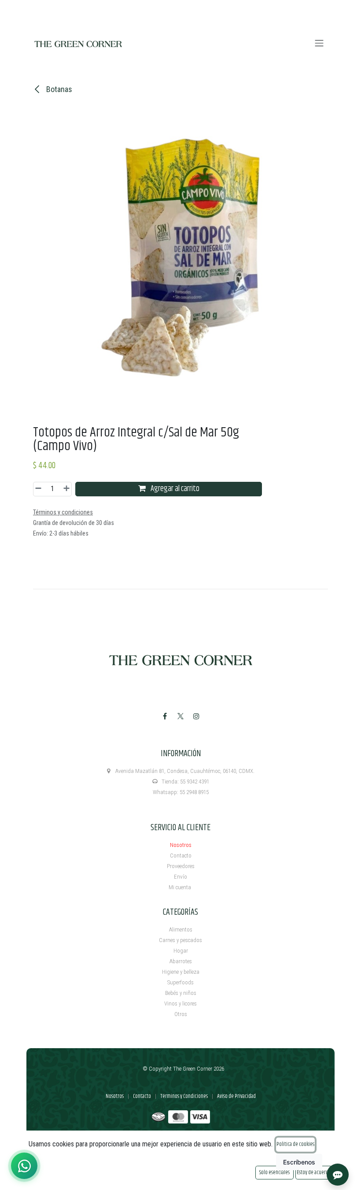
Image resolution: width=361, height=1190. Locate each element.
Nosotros (181, 845)
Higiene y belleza (180, 971)
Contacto (181, 855)
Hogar (180, 950)
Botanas (58, 89)
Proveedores (181, 866)
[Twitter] (180, 716)
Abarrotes (180, 961)
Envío (180, 876)
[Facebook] (165, 716)
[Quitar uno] (39, 489)
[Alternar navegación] (319, 43)
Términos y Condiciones (184, 1096)
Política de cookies (295, 1144)
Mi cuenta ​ (180, 887)
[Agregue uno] (65, 489)
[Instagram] (196, 716)
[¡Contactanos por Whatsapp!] (24, 1166)
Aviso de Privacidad (236, 1096)
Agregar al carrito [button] (174, 489)
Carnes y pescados (180, 940)
